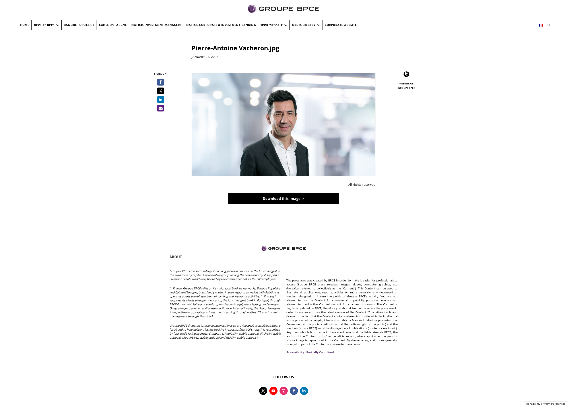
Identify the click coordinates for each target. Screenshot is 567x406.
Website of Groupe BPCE (406, 86)
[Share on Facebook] (160, 82)
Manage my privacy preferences (545, 404)
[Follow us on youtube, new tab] (273, 391)
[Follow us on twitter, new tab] (263, 391)
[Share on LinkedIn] (160, 99)
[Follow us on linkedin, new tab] (304, 391)
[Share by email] (160, 108)
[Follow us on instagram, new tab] (284, 391)
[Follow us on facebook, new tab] (294, 391)
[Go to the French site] (541, 25)
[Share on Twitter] (160, 90)
